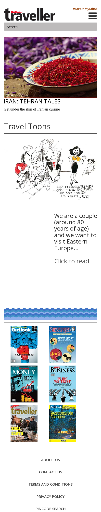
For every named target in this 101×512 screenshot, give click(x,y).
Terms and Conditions (50, 484)
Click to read (71, 261)
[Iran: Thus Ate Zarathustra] (50, 67)
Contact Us (50, 471)
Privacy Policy (50, 496)
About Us (50, 459)
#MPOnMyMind (85, 9)
